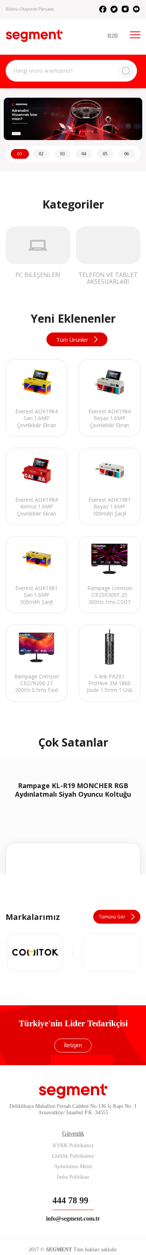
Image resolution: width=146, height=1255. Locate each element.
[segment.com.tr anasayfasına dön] (34, 35)
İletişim (73, 1178)
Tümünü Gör (112, 1049)
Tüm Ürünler (72, 339)
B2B (112, 36)
